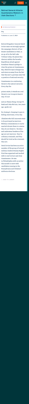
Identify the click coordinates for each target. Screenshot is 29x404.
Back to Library (8, 179)
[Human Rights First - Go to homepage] (3, 3)
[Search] (15, 2)
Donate (21, 3)
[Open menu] (26, 3)
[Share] (15, 15)
